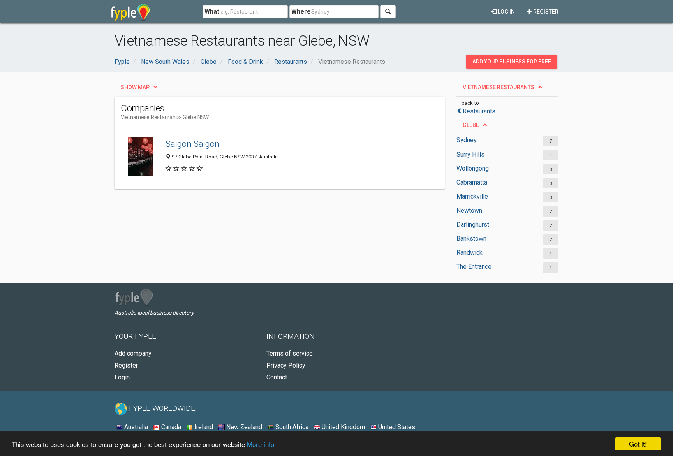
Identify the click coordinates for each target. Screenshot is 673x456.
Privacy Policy (285, 365)
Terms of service (289, 353)
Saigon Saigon (193, 144)
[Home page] (130, 11)
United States (396, 427)
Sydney (466, 140)
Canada (170, 427)
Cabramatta (471, 182)
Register (545, 12)
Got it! (638, 444)
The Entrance (474, 266)
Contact (276, 377)
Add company (133, 353)
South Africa (291, 427)
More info (260, 444)
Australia (135, 427)
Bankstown (471, 238)
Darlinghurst (472, 224)
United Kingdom (342, 427)
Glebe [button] (471, 125)
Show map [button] (135, 87)
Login (122, 377)
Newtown (469, 210)
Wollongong (472, 168)
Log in (506, 12)
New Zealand (243, 427)
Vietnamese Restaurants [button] (498, 87)
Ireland (203, 427)
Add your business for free (511, 61)
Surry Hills (470, 154)
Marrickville (472, 196)
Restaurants (479, 111)
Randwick (469, 252)
